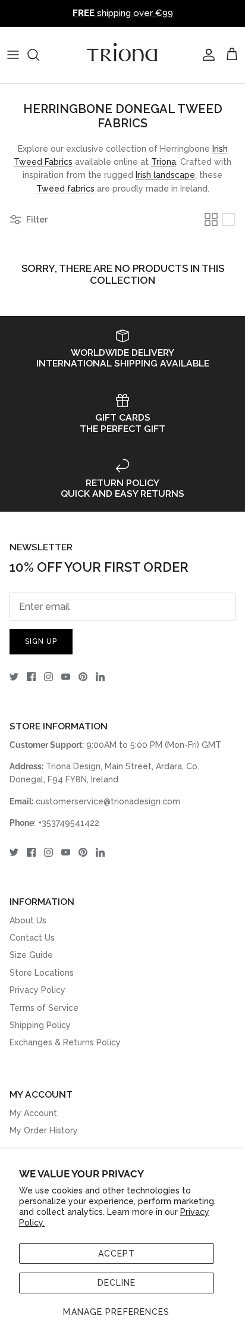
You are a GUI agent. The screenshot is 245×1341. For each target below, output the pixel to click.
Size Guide (31, 955)
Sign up (41, 641)
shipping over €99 (123, 13)
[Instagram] (48, 676)
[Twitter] (14, 676)
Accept (117, 1253)
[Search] (39, 55)
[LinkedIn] (100, 676)
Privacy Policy (37, 990)
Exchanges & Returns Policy (65, 1042)
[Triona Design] (122, 55)
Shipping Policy (40, 1025)
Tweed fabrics (65, 188)
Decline (117, 1282)
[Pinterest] (82, 676)
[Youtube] (65, 676)
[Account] (206, 55)
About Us (28, 920)
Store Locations (42, 972)
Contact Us (32, 937)
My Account (33, 1113)
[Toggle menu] (13, 55)
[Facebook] (31, 676)
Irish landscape (165, 175)
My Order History (44, 1130)
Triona (163, 162)
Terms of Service (44, 1008)
